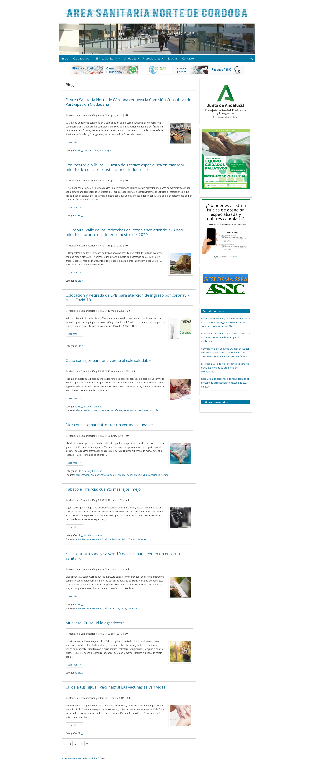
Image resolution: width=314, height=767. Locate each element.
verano (165, 474)
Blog (80, 150)
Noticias (172, 58)
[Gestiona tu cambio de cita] (225, 159)
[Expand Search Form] (251, 58)
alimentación (83, 410)
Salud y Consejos (93, 406)
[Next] (87, 743)
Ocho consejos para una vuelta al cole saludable (108, 360)
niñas (126, 410)
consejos (96, 410)
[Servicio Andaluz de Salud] (225, 120)
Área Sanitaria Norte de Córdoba (108, 474)
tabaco (142, 539)
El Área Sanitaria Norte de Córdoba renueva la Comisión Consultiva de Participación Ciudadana (128, 102)
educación (107, 410)
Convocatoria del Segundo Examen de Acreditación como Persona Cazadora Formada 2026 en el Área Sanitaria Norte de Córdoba (225, 352)
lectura (115, 608)
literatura (132, 608)
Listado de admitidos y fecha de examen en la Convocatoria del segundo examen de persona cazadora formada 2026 (225, 322)
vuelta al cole (151, 410)
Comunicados (91, 150)
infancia (118, 410)
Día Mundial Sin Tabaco (124, 539)
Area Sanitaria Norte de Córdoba (79, 758)
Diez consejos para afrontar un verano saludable (109, 424)
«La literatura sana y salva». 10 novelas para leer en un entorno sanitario (123, 556)
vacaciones (154, 474)
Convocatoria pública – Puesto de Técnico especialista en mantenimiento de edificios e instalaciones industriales (125, 167)
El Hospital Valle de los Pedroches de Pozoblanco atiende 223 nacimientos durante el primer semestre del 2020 (125, 232)
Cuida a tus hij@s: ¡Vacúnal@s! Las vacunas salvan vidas (115, 687)
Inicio (64, 58)
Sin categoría (106, 150)
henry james (133, 474)
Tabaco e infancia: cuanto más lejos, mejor (104, 489)
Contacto (188, 58)
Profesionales (151, 58)
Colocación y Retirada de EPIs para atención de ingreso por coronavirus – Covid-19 (127, 298)
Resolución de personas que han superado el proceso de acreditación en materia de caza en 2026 (225, 382)
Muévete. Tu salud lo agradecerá (95, 622)
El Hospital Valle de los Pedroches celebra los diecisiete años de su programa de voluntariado (225, 367)
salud (140, 410)
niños (133, 410)
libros (123, 608)
